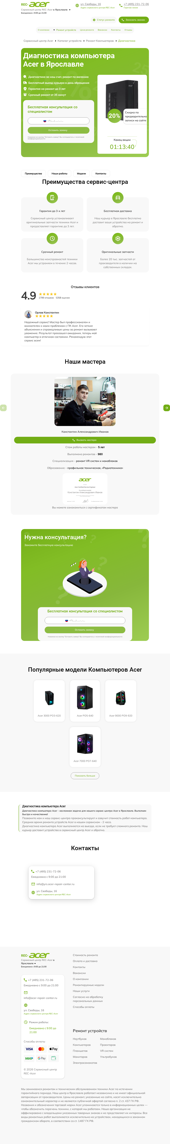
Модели (81, 173)
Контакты (116, 30)
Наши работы (59, 173)
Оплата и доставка (85, 961)
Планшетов (80, 1050)
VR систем (106, 1050)
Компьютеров (82, 1044)
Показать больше (85, 775)
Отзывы (128, 30)
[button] (166, 408)
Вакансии (102, 30)
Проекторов (108, 1044)
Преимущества (33, 173)
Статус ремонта (106, 19)
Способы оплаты (83, 1007)
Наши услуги (81, 991)
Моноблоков (108, 1038)
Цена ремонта (87, 30)
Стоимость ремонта (85, 955)
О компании (43, 30)
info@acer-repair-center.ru (40, 998)
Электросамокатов (85, 1062)
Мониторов (80, 1056)
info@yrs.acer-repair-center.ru (55, 884)
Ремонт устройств (66, 29)
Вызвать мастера (86, 439)
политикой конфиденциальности (109, 637)
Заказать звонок (135, 19)
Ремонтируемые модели (88, 985)
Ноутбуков (79, 1038)
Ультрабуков (108, 1056)
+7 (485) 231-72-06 (136, 4)
